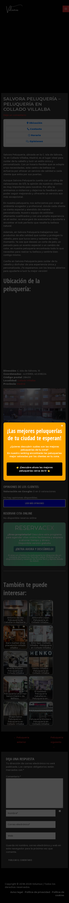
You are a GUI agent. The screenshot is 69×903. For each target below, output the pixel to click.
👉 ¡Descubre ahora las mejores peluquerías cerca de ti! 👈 (34, 469)
